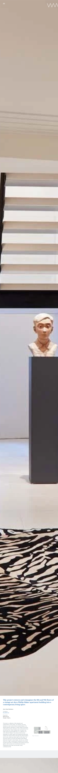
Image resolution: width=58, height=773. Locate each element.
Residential (6, 712)
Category (5, 711)
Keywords (5, 715)
